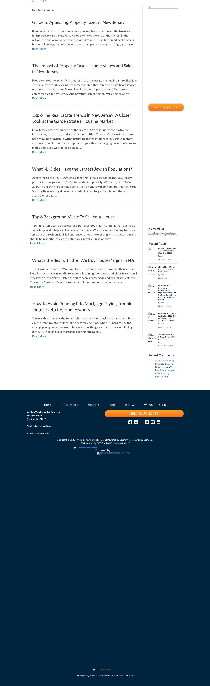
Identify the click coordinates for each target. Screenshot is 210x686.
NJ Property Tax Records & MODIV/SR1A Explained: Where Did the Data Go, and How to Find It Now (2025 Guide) (167, 292)
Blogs (125, 107)
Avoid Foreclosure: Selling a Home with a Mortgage (166, 336)
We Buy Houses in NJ (156, 405)
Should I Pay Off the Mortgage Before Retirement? (166, 269)
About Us (109, 107)
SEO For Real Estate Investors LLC (113, 443)
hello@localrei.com (42, 426)
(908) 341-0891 (41, 433)
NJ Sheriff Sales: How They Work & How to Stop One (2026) (167, 250)
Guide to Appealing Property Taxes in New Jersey (165, 363)
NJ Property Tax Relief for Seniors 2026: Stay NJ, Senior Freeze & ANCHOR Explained (167, 317)
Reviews (142, 107)
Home (69, 107)
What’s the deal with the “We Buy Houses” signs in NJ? (83, 260)
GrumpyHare (126, 439)
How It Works (88, 107)
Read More (37, 243)
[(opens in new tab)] (85, 553)
